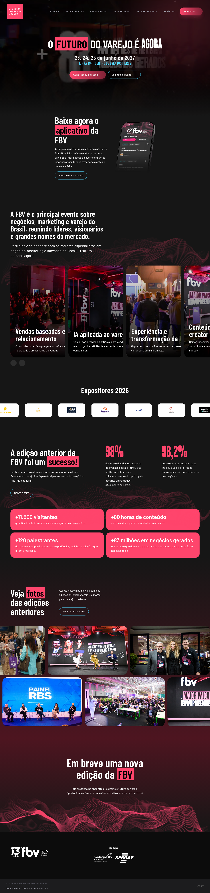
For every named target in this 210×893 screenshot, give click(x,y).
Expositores (122, 11)
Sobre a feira (21, 492)
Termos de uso (13, 888)
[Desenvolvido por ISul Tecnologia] (200, 886)
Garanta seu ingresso (85, 74)
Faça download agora (71, 175)
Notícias (169, 11)
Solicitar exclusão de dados (35, 888)
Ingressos (189, 11)
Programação (98, 11)
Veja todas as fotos (74, 611)
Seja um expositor (122, 74)
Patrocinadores (147, 11)
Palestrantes (75, 11)
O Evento (53, 11)
